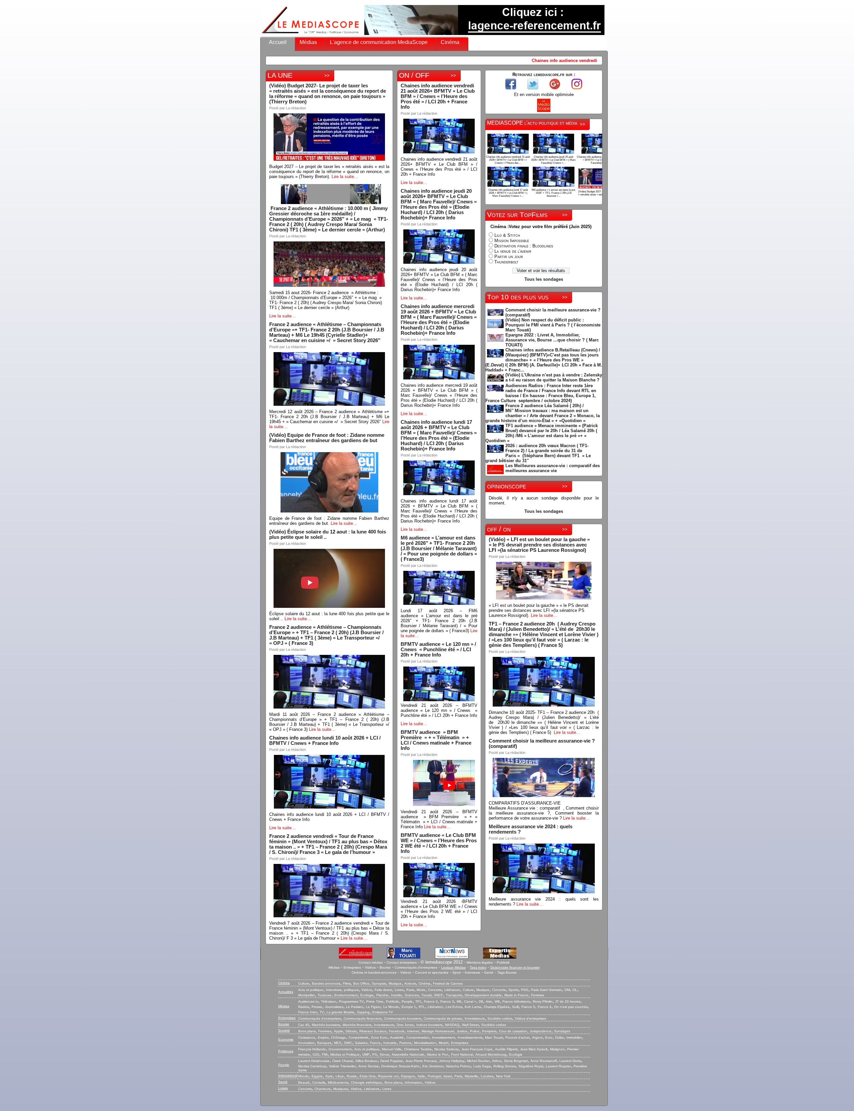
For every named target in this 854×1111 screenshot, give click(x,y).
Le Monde (391, 1007)
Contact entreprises (402, 962)
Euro (548, 1037)
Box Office (361, 983)
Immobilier (574, 1037)
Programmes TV (351, 1001)
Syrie (329, 1076)
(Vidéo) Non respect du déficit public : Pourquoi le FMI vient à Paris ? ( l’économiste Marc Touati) (552, 324)
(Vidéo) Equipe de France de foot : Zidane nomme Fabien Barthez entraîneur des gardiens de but (326, 437)
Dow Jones (405, 1025)
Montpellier (306, 995)
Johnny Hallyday (451, 1061)
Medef (443, 1043)
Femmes (537, 995)
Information (413, 1082)
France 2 (431, 1001)
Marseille (471, 1076)
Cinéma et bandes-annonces (374, 972)
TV (322, 1012)
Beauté (304, 1082)
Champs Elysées (496, 1007)
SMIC (348, 1043)
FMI (325, 1054)
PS (374, 1054)
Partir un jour (508, 256)
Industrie (390, 1043)
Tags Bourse (507, 972)
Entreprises (352, 967)
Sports (513, 990)
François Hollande (312, 1049)
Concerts (435, 990)
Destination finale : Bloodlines (523, 245)
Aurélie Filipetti (506, 1049)
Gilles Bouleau (366, 1061)
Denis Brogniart (516, 1061)
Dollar (559, 1037)
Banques (324, 1043)
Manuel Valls (391, 1049)
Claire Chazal (342, 1061)
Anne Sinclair (368, 1066)
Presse (317, 1007)
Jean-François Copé (476, 1049)
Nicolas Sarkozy (446, 1049)
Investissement (443, 1037)
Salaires (361, 1043)
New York (503, 1076)
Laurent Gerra (570, 1061)
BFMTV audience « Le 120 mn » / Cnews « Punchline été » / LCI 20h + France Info (438, 650)
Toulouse (325, 995)
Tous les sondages (543, 279)
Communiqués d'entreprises (416, 967)
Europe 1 (409, 1007)
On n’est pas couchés (571, 1007)
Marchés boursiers (326, 1025)
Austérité (397, 1037)
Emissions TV (382, 1012)
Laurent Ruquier (558, 1066)
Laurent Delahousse (314, 1061)
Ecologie (367, 995)
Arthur (496, 1061)
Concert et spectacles (431, 972)
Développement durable (483, 995)
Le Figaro (373, 1007)
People (407, 1001)
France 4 (544, 1007)
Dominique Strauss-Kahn (400, 1066)
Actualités (285, 992)
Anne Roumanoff (543, 1061)
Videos (405, 972)
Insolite (396, 995)
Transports (454, 995)
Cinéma (450, 42)
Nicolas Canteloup (312, 1066)
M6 (459, 1001)
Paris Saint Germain (546, 990)
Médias (308, 42)
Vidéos (370, 967)
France (375, 1043)
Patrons (405, 1043)
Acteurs (410, 983)
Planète (382, 995)
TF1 (418, 1001)
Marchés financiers (357, 1025)
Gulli (515, 1007)
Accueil (278, 42)
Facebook (396, 1031)
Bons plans (307, 1031)
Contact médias (371, 962)
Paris (410, 990)
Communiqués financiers (362, 1018)
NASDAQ (452, 1025)
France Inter (307, 1012)
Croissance (306, 1037)
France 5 (528, 1007)
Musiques (340, 1089)
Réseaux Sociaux (372, 1031)
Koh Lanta (473, 1007)
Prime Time (374, 1001)
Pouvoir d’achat (517, 1037)
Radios (303, 1007)
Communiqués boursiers (402, 1018)
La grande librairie (340, 1012)
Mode (421, 990)
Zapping (363, 1012)
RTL (422, 1007)
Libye (340, 1076)
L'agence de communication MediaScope (379, 42)
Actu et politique (310, 990)
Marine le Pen (437, 1054)
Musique (395, 983)
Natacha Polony (458, 1066)
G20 (316, 1054)
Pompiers (489, 1031)
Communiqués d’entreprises (319, 1018)
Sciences (412, 995)
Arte (489, 1001)
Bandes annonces (326, 983)
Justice (462, 1031)
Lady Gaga (482, 1066)
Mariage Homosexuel (438, 1031)
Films (347, 983)
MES (337, 1043)
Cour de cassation (513, 1031)
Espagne (408, 1076)
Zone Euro (379, 1037)
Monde (303, 1076)
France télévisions (516, 1001)
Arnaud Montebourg (490, 1054)
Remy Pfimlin (542, 1001)
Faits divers (383, 990)
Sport (456, 972)
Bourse (385, 967)
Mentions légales (480, 962)
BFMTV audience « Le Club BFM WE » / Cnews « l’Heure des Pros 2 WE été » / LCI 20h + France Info (439, 843)
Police (474, 1031)
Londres (487, 1076)
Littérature (452, 990)
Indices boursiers (429, 1025)
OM (567, 990)
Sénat (384, 1054)
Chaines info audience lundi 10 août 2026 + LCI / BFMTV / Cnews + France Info (325, 740)
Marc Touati (494, 1037)
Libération (435, 1007)
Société (284, 1030)
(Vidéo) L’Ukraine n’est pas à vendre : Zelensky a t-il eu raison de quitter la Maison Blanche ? (553, 377)
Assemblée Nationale (408, 1054)
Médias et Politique (345, 1054)
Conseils (318, 1082)
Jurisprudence (540, 1031)
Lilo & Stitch (507, 235)
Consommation (417, 1037)
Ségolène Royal (530, 1066)
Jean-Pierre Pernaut (420, 1061)
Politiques (285, 1051)
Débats (351, 1031)
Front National (462, 1054)
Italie (421, 1076)
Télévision (328, 1001)
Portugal (434, 1076)
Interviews (472, 972)
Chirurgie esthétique (366, 1082)
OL (574, 990)
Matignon (557, 1049)
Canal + (470, 1001)
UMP (366, 1054)
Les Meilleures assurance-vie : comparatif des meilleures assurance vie (552, 468)
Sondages (562, 1031)
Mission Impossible (511, 240)
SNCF (438, 995)
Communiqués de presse (443, 1018)
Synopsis (379, 983)
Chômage (338, 1037)
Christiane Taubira (418, 1049)
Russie (352, 1076)
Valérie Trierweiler (342, 1066)
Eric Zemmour (432, 1066)
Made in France (516, 995)
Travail (426, 995)
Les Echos (454, 1007)
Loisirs (283, 1088)
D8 (481, 1001)
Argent (537, 1037)
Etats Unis (367, 1076)
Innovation (306, 1043)
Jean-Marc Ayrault (533, 1049)
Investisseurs (475, 1018)
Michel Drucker (478, 1061)
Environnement (346, 995)
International (288, 1075)
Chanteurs (323, 1089)
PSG (524, 990)
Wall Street (470, 1025)
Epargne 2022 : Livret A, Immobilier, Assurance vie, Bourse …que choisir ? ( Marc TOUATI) (552, 339)
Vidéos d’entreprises (530, 1018)
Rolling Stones (504, 1066)
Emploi (323, 1037)
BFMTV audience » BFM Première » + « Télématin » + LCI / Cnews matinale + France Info (436, 740)
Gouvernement (340, 1049)
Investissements (470, 1037)
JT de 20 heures (567, 1001)
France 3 (447, 1001)
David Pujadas (391, 1061)
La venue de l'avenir (512, 251)
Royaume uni (388, 1076)
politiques (351, 990)
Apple (338, 1031)
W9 (497, 1001)
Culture (303, 983)
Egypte (317, 1076)
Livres (399, 990)
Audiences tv (308, 1001)
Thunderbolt (506, 261)
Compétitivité (358, 1037)
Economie (286, 1039)
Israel (447, 1076)
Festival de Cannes (448, 983)
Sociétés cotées (499, 1018)
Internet (413, 1031)
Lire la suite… (345, 176)
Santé (488, 972)
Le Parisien (354, 1007)
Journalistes (334, 1007)
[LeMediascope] (310, 35)
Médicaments (338, 1082)
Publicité (503, 962)
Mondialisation (425, 1043)
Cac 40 (303, 1025)
